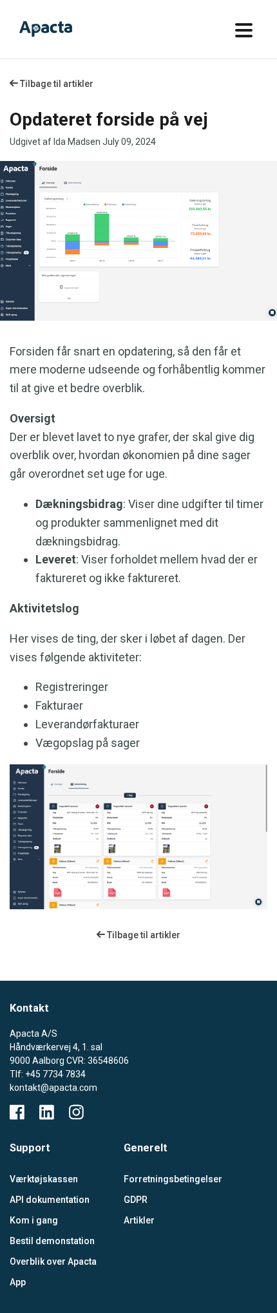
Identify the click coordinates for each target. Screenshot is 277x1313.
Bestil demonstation (52, 1241)
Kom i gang (34, 1220)
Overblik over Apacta (53, 1261)
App (18, 1282)
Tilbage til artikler (55, 84)
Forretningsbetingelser (171, 1179)
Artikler (139, 1220)
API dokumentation (50, 1200)
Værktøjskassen (44, 1179)
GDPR (136, 1200)
